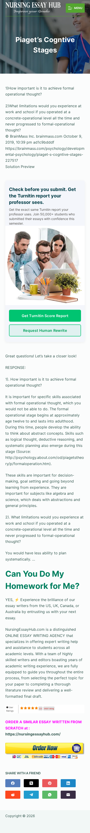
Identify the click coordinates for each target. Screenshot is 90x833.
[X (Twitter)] (31, 783)
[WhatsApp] (49, 795)
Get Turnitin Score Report (45, 315)
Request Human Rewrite (45, 330)
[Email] (68, 795)
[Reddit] (12, 795)
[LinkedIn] (68, 783)
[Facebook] (12, 783)
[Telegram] (31, 795)
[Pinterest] (49, 783)
